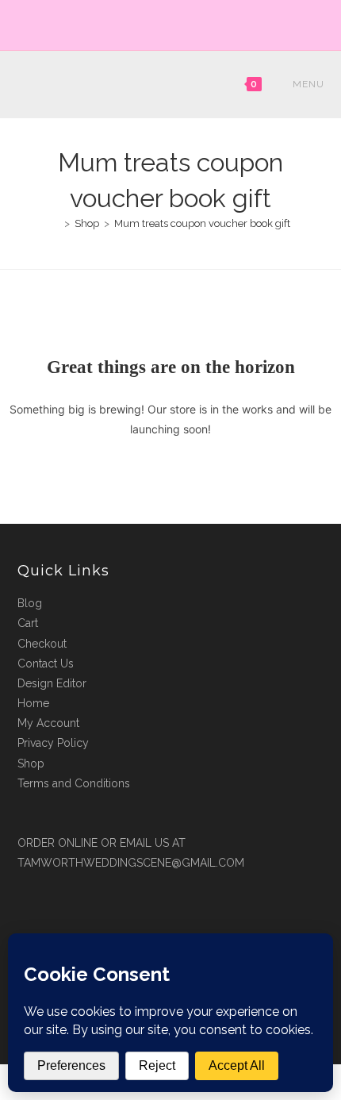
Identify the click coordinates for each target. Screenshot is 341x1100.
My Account (48, 723)
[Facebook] (164, 23)
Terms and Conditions (73, 783)
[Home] (55, 223)
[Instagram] (179, 23)
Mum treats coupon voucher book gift (202, 223)
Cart (27, 623)
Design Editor (51, 683)
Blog (29, 603)
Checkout (42, 643)
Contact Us (45, 663)
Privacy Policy (53, 743)
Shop (30, 763)
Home (33, 703)
